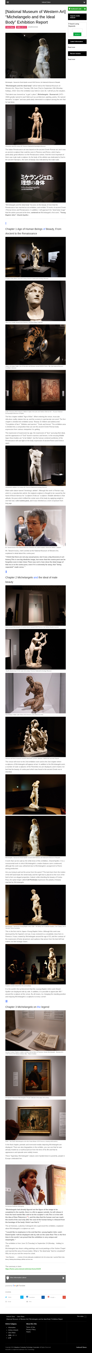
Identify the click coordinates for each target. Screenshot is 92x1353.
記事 (9, 1338)
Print (30, 1301)
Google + (52, 1297)
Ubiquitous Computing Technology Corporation (26, 1347)
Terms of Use (30, 1327)
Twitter (9, 1297)
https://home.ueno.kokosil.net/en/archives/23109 (23, 1269)
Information (11, 1327)
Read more (71, 47)
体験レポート (21, 27)
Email (9, 1301)
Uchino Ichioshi (13, 1330)
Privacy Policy (31, 1329)
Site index (80, 1316)
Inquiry (28, 1332)
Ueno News (10, 27)
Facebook (32, 1297)
